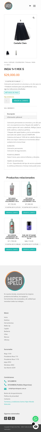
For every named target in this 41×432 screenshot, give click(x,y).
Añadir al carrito (21, 101)
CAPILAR (11, 62)
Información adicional (14, 117)
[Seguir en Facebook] (9, 418)
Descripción (11, 114)
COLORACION (19, 62)
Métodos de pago (12, 92)
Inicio (6, 62)
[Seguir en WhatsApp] (13, 418)
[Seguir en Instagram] (5, 418)
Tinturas (28, 62)
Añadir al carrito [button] (12, 212)
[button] (33, 17)
